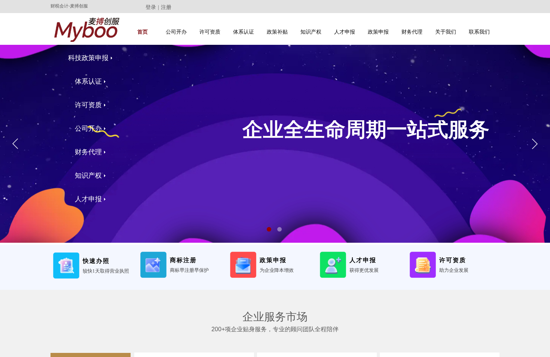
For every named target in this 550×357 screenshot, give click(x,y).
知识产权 (310, 32)
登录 (151, 7)
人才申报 (344, 32)
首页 (142, 32)
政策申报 (378, 32)
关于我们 (445, 32)
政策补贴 (277, 32)
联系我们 (479, 32)
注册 (166, 7)
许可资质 (209, 32)
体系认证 (243, 32)
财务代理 (411, 32)
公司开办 (176, 32)
